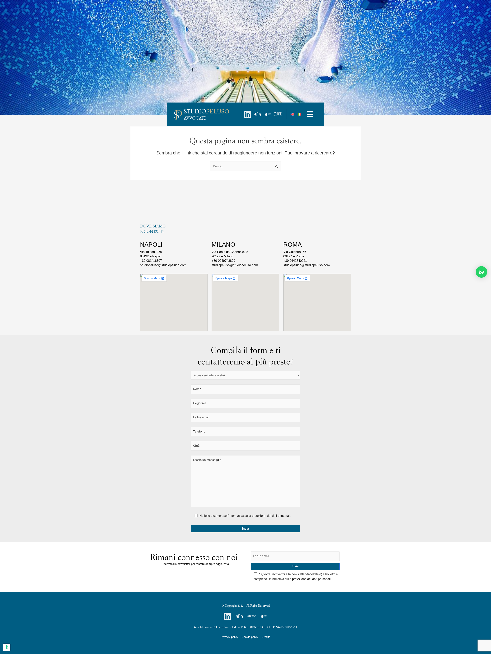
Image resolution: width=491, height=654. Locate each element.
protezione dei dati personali (271, 515)
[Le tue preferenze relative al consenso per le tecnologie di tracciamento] (6, 647)
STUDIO (206, 111)
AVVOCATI (195, 118)
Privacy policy (229, 636)
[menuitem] (292, 114)
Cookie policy (249, 636)
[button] (310, 114)
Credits (265, 636)
